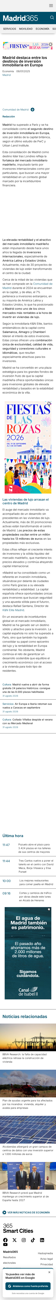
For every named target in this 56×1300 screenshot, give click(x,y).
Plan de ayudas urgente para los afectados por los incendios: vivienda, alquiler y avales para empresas (27, 1104)
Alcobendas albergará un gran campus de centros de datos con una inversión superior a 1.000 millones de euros (27, 1150)
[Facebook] (5, 1240)
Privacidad (46, 1264)
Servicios (9, 28)
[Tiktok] (33, 1240)
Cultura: (7, 684)
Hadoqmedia (45, 1253)
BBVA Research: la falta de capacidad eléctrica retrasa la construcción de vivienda (24, 1058)
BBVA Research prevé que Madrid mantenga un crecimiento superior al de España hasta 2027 (25, 1196)
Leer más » (7, 1065)
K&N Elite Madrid (13, 610)
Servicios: (8, 703)
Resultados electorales (9, 1260)
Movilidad (26, 28)
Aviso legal (46, 1258)
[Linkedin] (42, 1240)
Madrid (6, 74)
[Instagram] (23, 1240)
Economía (42, 28)
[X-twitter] (14, 1240)
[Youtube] (5, 1244)
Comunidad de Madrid (15, 109)
